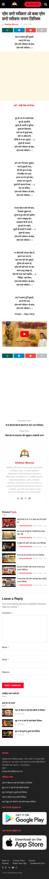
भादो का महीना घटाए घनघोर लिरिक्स (14, 797)
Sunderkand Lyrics (37, 863)
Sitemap (5, 863)
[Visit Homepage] (14, 4)
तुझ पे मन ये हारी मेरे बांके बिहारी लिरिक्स (28, 720)
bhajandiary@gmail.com (12, 771)
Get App (34, 4)
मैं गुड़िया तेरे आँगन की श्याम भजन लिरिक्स (31, 542)
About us (5, 860)
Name (5, 647)
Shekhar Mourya (11, 24)
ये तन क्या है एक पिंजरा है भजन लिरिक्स (30, 554)
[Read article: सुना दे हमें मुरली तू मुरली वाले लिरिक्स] (7, 734)
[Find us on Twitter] (9, 867)
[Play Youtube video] (24, 334)
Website (6, 672)
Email (5, 659)
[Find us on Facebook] (2, 867)
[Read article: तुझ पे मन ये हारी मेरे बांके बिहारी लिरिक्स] (7, 723)
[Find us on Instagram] (6, 867)
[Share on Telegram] (19, 30)
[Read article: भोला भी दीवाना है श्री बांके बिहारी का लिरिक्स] (7, 713)
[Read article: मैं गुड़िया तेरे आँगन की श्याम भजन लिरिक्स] (9, 546)
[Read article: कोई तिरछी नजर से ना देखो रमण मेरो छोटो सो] (9, 523)
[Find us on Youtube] (13, 867)
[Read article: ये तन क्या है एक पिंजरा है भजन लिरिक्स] (9, 558)
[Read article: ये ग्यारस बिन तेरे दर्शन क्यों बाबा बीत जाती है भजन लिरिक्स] (9, 582)
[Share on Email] (30, 30)
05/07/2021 (39, 585)
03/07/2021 (27, 24)
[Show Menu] (3, 4)
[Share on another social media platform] (41, 30)
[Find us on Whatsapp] (16, 867)
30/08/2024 (39, 538)
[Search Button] (45, 4)
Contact (32, 860)
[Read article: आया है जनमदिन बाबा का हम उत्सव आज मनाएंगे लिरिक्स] (9, 570)
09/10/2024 (39, 526)
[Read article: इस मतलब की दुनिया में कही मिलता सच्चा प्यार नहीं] (9, 535)
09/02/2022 (39, 547)
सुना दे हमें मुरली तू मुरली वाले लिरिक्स (27, 731)
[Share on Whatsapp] (7, 30)
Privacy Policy (19, 860)
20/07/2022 (39, 558)
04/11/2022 (39, 573)
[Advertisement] (24, 76)
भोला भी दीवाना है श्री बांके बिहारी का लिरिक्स (30, 710)
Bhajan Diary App (19, 863)
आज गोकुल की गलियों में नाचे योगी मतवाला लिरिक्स (19, 801)
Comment (7, 612)
